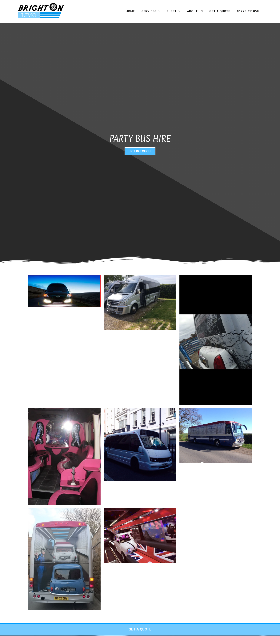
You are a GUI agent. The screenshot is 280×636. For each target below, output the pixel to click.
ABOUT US (195, 11)
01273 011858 (248, 11)
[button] (140, 151)
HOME (130, 11)
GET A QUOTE (219, 11)
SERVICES (149, 11)
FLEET (172, 11)
